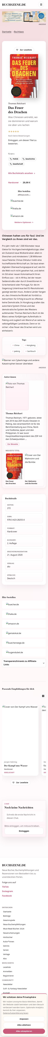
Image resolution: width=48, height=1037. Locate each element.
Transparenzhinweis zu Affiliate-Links (20, 663)
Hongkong (31, 345)
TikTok (5, 886)
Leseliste (7, 967)
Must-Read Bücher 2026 (13, 928)
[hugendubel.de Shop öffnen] (24, 653)
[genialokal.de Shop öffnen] (24, 633)
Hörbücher (8, 937)
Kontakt (6, 993)
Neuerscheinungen (11, 933)
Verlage (6, 954)
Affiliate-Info (23, 195)
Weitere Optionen (22, 222)
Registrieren (8, 975)
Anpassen (24, 1019)
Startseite (6, 31)
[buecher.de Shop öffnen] (24, 201)
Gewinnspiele (9, 920)
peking (17, 351)
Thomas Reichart (17, 103)
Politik (15, 159)
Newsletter (8, 984)
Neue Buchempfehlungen (14, 924)
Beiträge (6, 916)
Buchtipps (19, 31)
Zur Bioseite (12, 444)
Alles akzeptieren (24, 1031)
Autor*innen (8, 941)
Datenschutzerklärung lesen (15, 1013)
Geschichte (30, 159)
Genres (6, 945)
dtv (8, 566)
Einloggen (13, 140)
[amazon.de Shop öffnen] (24, 216)
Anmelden (7, 971)
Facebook (7, 895)
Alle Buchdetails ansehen (20, 173)
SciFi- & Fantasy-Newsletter (15, 988)
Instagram (7, 891)
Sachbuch (31, 351)
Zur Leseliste (26, 50)
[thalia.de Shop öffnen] (24, 208)
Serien (6, 950)
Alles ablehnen (24, 1025)
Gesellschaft (18, 164)
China (16, 345)
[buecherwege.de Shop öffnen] (24, 643)
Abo (5, 958)
